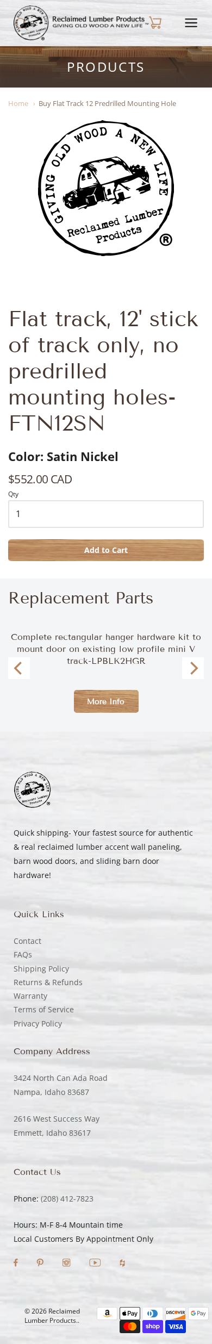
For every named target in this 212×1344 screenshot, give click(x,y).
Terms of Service (44, 1009)
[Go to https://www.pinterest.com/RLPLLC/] (41, 1264)
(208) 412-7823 (67, 1198)
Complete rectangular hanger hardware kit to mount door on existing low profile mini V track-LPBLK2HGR (106, 649)
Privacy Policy (38, 1023)
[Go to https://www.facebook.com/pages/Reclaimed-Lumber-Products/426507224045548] (17, 1264)
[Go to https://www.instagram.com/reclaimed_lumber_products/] (67, 1264)
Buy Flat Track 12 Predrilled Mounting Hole (107, 103)
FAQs (23, 954)
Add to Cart (106, 550)
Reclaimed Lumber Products (52, 1315)
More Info (105, 701)
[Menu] (191, 23)
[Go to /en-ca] (81, 22)
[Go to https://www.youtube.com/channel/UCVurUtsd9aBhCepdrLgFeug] (96, 1264)
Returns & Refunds (48, 982)
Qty (13, 494)
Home (18, 103)
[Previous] (19, 668)
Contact (27, 941)
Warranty (30, 996)
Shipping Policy (41, 968)
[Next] (193, 668)
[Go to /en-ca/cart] (154, 22)
